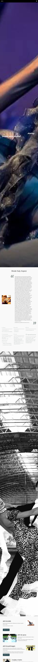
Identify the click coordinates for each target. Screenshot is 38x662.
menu (2, 1)
